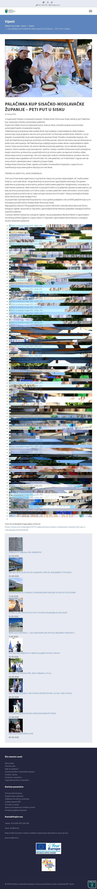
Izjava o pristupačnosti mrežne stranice (20, 807)
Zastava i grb (10, 766)
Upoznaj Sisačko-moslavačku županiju (19, 772)
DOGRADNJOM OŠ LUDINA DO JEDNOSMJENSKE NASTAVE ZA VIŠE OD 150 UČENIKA (42, 592)
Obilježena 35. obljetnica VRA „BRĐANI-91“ (25, 552)
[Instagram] (47, 2)
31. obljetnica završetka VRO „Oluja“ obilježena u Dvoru (30, 673)
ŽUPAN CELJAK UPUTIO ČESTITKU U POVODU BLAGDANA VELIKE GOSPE (38, 613)
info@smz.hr (55, 5)
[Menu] (90, 11)
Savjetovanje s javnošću (14, 796)
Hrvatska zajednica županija (16, 810)
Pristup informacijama (13, 793)
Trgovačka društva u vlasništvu (17, 780)
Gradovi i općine (11, 774)
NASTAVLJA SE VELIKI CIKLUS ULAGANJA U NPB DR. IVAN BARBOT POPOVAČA (40, 572)
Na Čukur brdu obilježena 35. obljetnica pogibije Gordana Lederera (34, 653)
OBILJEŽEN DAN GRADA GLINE (21, 733)
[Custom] (52, 2)
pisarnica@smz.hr (11, 838)
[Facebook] (43, 2)
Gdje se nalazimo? (12, 769)
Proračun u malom (12, 804)
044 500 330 (42, 5)
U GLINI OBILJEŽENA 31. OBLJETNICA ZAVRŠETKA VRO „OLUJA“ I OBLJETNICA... (41, 693)
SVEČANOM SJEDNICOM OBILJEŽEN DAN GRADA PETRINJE (32, 713)
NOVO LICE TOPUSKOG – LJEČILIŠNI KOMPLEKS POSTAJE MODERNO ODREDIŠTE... (42, 633)
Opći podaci (9, 763)
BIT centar (70, 884)
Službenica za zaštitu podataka (17, 799)
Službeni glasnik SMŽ (13, 802)
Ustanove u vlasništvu (13, 777)
